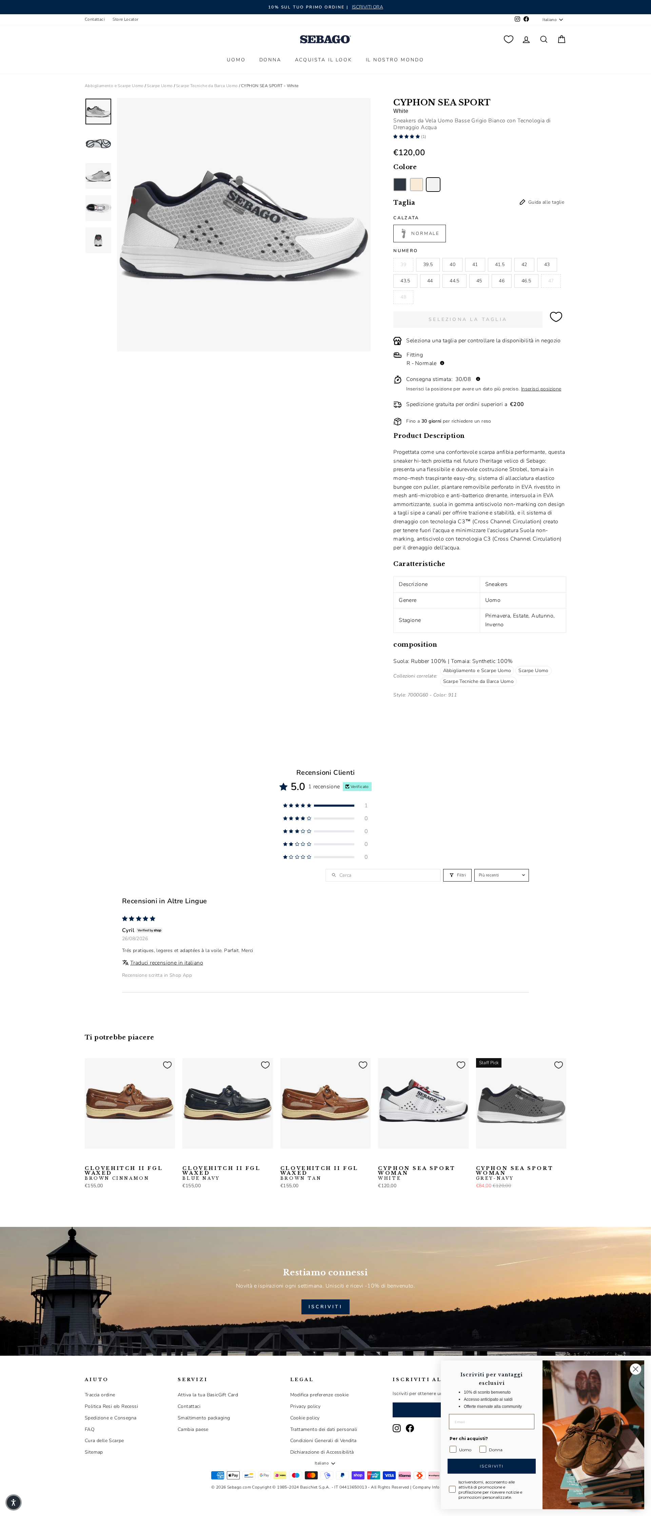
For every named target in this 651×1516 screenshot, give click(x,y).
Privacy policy (305, 1406)
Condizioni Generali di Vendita (323, 1440)
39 (403, 264)
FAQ (90, 1429)
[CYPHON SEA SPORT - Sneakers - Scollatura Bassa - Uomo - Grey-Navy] (416, 184)
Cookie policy (305, 1418)
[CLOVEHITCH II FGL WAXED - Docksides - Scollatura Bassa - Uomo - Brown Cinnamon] (89, 1159)
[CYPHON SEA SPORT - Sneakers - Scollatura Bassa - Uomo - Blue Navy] (400, 184)
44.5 (454, 281)
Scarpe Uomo (160, 85)
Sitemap (94, 1452)
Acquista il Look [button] (323, 60)
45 (479, 281)
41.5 (500, 264)
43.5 (405, 281)
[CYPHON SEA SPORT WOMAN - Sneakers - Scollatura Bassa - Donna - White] (382, 1159)
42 (524, 264)
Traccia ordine (100, 1395)
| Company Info (425, 1487)
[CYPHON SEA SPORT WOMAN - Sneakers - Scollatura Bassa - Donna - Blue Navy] (393, 1159)
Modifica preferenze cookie (319, 1395)
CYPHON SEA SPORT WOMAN (417, 1173)
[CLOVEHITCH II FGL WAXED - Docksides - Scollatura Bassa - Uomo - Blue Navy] (100, 1159)
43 (547, 264)
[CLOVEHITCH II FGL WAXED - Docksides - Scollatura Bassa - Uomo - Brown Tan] (110, 1159)
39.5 (428, 264)
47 (551, 281)
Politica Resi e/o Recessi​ (111, 1406)
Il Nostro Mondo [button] (395, 60)
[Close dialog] (636, 1369)
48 (403, 297)
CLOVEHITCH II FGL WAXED (124, 1173)
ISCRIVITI (325, 1306)
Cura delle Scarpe (104, 1440)
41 (475, 264)
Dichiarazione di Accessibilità (322, 1452)
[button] (407, 136)
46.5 (526, 281)
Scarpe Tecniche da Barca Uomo (207, 85)
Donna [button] (270, 60)
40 (452, 264)
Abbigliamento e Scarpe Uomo (114, 85)
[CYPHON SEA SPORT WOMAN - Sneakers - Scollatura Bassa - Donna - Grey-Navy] (404, 1159)
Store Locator (125, 19)
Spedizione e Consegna (110, 1418)
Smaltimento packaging (204, 1418)
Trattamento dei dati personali (323, 1429)
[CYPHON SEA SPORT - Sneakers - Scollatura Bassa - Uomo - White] (433, 184)
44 (430, 281)
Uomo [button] (236, 60)
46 (502, 281)
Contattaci (95, 19)
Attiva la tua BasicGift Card (208, 1395)
